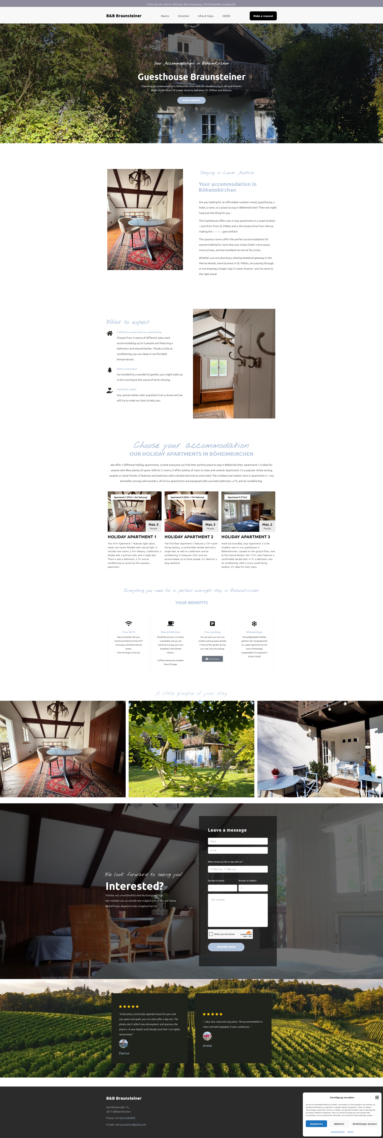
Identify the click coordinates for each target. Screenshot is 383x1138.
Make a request (191, 100)
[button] (377, 1097)
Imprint (350, 1131)
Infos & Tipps (205, 16)
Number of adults (217, 880)
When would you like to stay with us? (226, 861)
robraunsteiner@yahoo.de (130, 1124)
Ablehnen (339, 1123)
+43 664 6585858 (124, 1118)
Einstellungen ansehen (365, 1123)
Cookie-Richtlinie (338, 1131)
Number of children (247, 880)
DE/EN (226, 16)
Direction (183, 16)
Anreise (217, 231)
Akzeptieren (316, 1123)
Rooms (165, 16)
